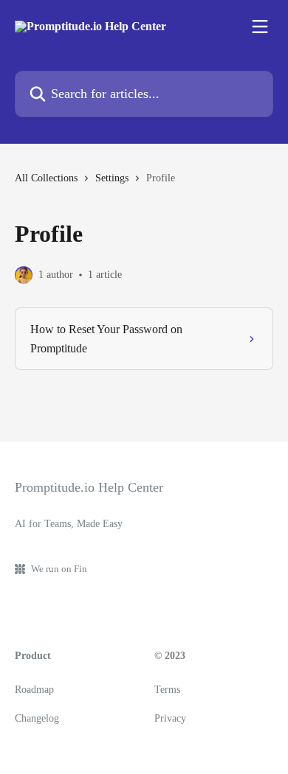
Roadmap (34, 689)
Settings (111, 178)
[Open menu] (260, 26)
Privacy (170, 718)
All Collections (46, 178)
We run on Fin (59, 568)
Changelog (37, 718)
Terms (167, 689)
